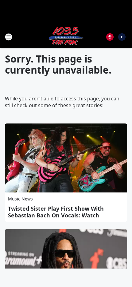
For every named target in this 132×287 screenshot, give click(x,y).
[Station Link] (66, 37)
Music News (20, 199)
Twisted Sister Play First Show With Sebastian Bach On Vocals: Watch (56, 212)
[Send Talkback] (110, 37)
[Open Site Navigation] (8, 37)
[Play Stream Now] (122, 37)
